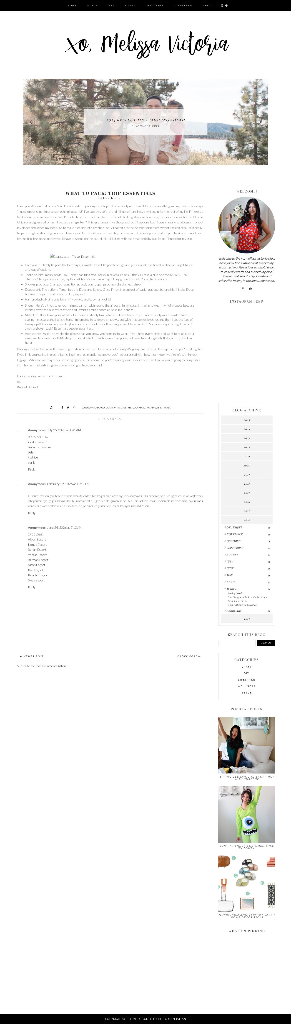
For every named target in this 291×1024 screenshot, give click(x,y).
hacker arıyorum (39, 447)
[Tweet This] (66, 407)
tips (159, 407)
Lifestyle (183, 5)
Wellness (155, 5)
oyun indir (196, 501)
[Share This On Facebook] (60, 407)
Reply (31, 469)
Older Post (187, 656)
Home (72, 5)
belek (31, 452)
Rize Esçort (35, 570)
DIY (246, 673)
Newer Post (33, 656)
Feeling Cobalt (235, 593)
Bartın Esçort (37, 549)
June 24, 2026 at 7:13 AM (64, 527)
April (230, 582)
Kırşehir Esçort (38, 575)
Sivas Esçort (36, 580)
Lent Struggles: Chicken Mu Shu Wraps (247, 597)
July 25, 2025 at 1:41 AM (64, 430)
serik (31, 462)
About (208, 5)
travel (166, 407)
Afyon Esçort (37, 539)
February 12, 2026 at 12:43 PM (68, 484)
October (233, 541)
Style (93, 5)
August (232, 554)
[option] (145, 122)
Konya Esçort (37, 544)
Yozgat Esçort (37, 555)
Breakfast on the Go (237, 601)
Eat (111, 5)
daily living (112, 407)
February (234, 610)
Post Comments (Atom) (51, 666)
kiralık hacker (37, 442)
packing (151, 407)
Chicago (100, 407)
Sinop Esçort (36, 565)
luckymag (139, 407)
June (229, 568)
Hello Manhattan (172, 1019)
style (247, 693)
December (234, 527)
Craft (130, 5)
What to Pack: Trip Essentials (242, 604)
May (229, 575)
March (231, 589)
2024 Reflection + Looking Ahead (145, 119)
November (234, 534)
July (229, 561)
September (234, 548)
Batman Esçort (38, 560)
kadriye (33, 457)
